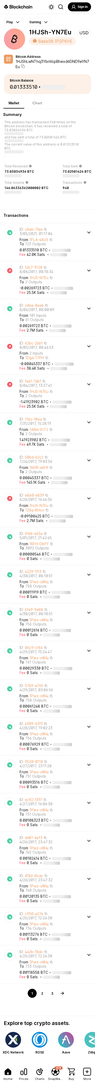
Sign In (83, 7)
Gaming (35, 22)
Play (9, 22)
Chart (37, 103)
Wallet (13, 103)
